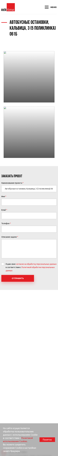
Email (3, 210)
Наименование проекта (11, 183)
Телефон (5, 223)
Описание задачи (9, 237)
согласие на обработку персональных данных (36, 264)
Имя (3, 196)
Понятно (47, 439)
